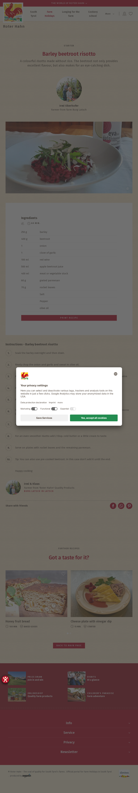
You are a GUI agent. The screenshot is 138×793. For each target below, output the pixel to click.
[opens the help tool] (5, 679)
